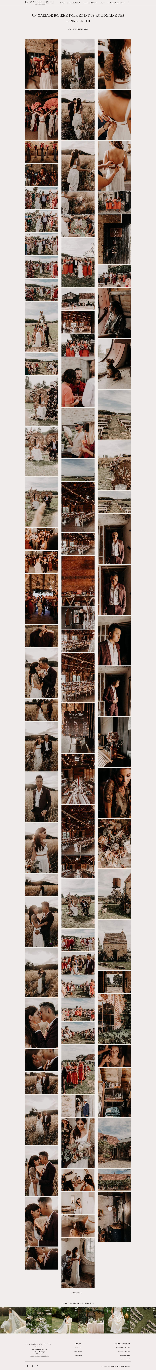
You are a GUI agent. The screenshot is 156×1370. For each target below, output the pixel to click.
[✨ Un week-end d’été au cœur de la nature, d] (65, 1320)
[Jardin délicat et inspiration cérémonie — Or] (143, 1320)
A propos (78, 1344)
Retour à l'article (77, 1292)
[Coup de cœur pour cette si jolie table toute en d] (91, 1320)
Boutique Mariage (89, 2)
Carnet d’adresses (73, 2)
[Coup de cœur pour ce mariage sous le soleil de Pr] (117, 1320)
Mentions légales (124, 1366)
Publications (78, 1351)
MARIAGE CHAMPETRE (124, 1351)
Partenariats (78, 1355)
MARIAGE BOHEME (125, 1355)
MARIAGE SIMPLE (125, 1359)
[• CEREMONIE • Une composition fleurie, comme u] (39, 1320)
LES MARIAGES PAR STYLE (115, 2)
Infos (101, 2)
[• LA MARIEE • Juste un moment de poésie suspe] (13, 1320)
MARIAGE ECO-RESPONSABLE (122, 1344)
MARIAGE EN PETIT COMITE (122, 1347)
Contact (78, 1347)
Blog (61, 2)
